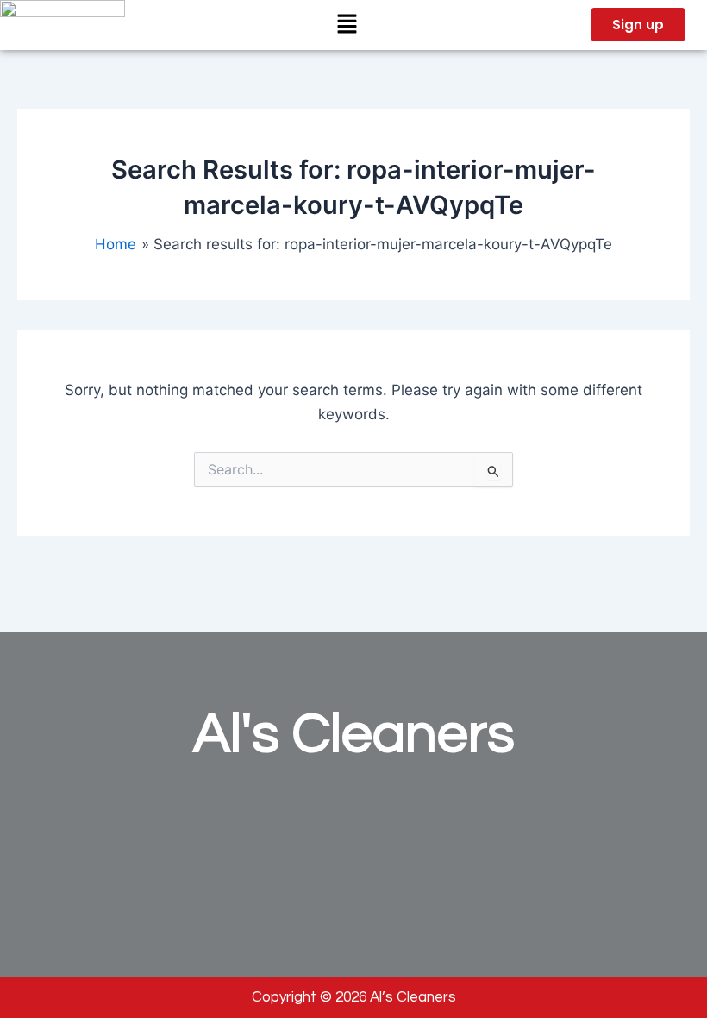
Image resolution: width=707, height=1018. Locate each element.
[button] (346, 24)
